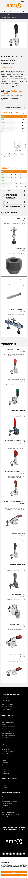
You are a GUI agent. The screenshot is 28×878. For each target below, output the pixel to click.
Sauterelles (15, 14)
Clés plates (4, 771)
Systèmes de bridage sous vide (8, 733)
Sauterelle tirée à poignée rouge (16, 655)
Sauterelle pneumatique (18, 594)
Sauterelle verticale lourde (17, 410)
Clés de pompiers (5, 773)
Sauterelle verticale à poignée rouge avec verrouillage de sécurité (15, 441)
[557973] (17, 125)
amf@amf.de (8, 709)
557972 (4, 122)
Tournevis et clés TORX (6, 758)
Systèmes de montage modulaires (8, 735)
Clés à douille (4, 769)
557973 (4, 125)
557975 (4, 131)
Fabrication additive (6, 739)
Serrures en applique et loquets (8, 812)
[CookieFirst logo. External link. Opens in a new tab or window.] (1, 860)
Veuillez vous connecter (11, 92)
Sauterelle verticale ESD (18, 534)
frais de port (19, 95)
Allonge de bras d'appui (18, 279)
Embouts (4, 760)
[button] (23, 1)
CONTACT (5, 827)
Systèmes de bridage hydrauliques (8, 722)
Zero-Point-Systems (6, 720)
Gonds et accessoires (6, 805)
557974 (4, 128)
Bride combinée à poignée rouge (16, 624)
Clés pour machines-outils (7, 766)
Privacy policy (24, 859)
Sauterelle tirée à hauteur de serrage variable (14, 502)
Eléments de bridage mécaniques (8, 726)
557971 (4, 119)
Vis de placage (21, 218)
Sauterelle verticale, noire (17, 564)
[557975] (17, 131)
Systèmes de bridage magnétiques (8, 731)
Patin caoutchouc (20, 248)
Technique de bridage (6, 14)
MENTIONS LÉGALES (13, 827)
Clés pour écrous (5, 764)
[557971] (17, 119)
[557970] (17, 116)
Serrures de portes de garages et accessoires (10, 814)
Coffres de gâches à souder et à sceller (9, 801)
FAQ (22, 829)
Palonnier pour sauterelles (17, 309)
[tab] (14, 107)
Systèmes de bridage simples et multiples (10, 728)
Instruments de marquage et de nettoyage (10, 782)
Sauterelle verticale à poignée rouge (15, 349)
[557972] (17, 122)
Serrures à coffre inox (6, 796)
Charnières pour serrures (7, 803)
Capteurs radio (5, 787)
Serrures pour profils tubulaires (8, 807)
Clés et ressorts (5, 816)
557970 (4, 116)
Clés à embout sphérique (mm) (8, 753)
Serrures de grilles (5, 810)
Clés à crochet (5, 762)
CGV (19, 829)
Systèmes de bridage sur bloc (7, 737)
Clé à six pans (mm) (6, 749)
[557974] (17, 128)
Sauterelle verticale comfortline (16, 380)
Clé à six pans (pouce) (6, 755)
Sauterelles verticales (6, 16)
